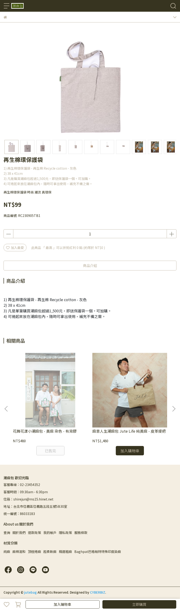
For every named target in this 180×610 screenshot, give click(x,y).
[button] (173, 409)
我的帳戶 (49, 532)
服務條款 (80, 532)
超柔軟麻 (49, 551)
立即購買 (139, 604)
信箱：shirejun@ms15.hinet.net (28, 499)
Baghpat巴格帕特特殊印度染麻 (97, 551)
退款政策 (34, 532)
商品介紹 (90, 265)
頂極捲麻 (34, 551)
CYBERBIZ (97, 592)
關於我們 (19, 532)
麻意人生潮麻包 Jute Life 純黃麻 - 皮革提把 (129, 431)
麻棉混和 (19, 551)
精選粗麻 (65, 551)
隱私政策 (65, 532)
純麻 (7, 551)
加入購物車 (62, 604)
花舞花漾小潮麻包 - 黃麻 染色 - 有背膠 (45, 431)
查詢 (7, 532)
